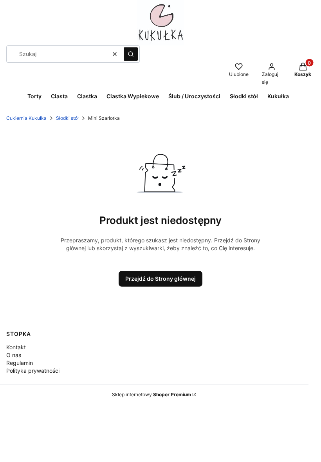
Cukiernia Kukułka (26, 118)
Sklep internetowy (151, 394)
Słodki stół (67, 118)
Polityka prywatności (33, 370)
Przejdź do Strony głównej (160, 278)
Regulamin (19, 362)
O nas (13, 355)
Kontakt (16, 347)
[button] (131, 54)
